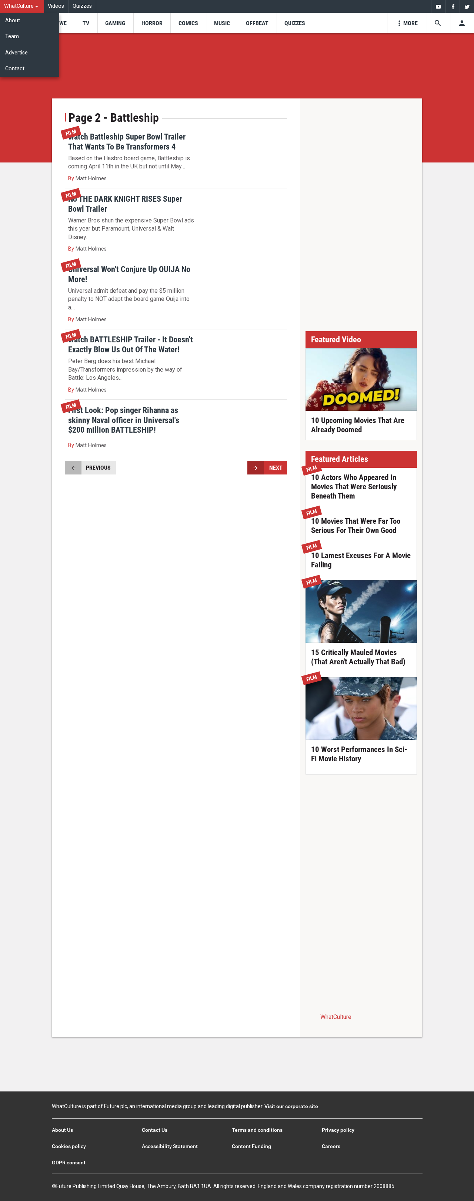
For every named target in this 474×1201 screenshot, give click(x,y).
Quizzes (82, 6)
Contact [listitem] (14, 69)
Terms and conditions (257, 1130)
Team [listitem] (12, 36)
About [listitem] (12, 20)
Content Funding (251, 1146)
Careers (331, 1146)
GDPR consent (69, 1162)
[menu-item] (60, 23)
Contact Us (154, 1130)
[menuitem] (22, 6)
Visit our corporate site (291, 1106)
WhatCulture (335, 1016)
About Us (62, 1130)
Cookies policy (69, 1146)
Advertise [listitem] (16, 53)
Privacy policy (338, 1130)
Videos (56, 6)
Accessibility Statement (170, 1146)
